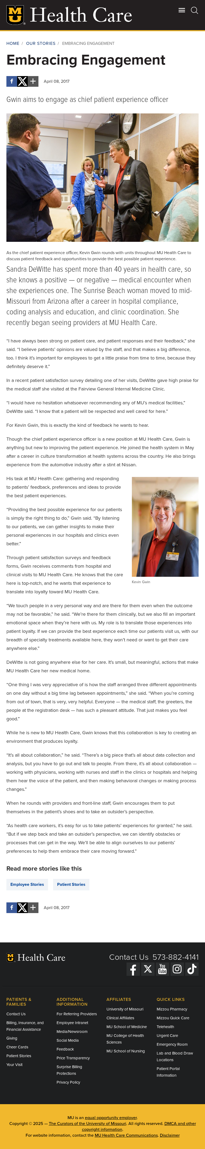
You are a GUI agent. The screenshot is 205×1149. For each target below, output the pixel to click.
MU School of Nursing (126, 1051)
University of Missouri (125, 1009)
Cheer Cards (17, 1047)
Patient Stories (71, 884)
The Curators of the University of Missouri (87, 1123)
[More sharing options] (33, 81)
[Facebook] (133, 969)
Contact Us (129, 957)
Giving (11, 1038)
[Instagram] (177, 969)
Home (12, 43)
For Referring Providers (77, 1014)
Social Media (68, 1040)
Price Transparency (73, 1058)
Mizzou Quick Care (173, 1018)
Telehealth (165, 1026)
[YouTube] (162, 969)
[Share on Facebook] (11, 81)
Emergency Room (172, 1044)
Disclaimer (170, 1135)
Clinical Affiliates (120, 1018)
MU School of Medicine (127, 1026)
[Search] (195, 10)
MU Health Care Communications (126, 1135)
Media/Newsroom (72, 1031)
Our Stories (41, 43)
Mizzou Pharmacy (172, 1009)
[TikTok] (192, 969)
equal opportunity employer (111, 1117)
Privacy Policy (68, 1082)
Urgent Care (167, 1035)
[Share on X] (22, 81)
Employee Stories (27, 884)
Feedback (65, 1049)
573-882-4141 (175, 957)
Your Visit (14, 1064)
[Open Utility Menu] (182, 10)
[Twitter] (148, 969)
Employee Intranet (72, 1022)
